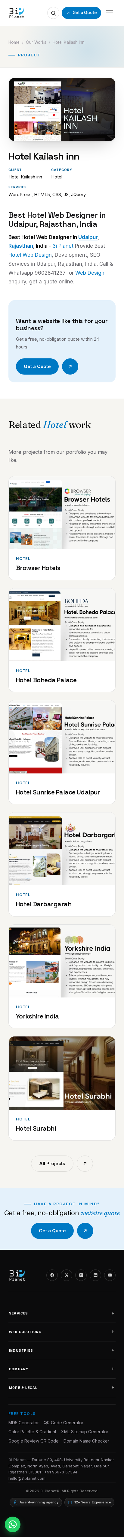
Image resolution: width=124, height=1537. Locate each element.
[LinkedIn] (95, 1275)
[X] (66, 1275)
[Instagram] (81, 1275)
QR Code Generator (63, 1422)
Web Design (89, 273)
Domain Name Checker (86, 1440)
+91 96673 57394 (60, 1472)
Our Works (36, 42)
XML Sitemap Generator (84, 1431)
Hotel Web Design (30, 255)
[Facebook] (52, 1275)
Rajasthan (20, 246)
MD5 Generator (23, 1422)
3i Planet (62, 246)
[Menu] (110, 13)
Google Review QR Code (33, 1440)
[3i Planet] (16, 13)
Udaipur (88, 237)
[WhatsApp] (12, 1524)
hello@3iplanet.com (26, 1478)
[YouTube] (110, 1275)
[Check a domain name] (53, 13)
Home (14, 42)
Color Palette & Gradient (32, 1431)
